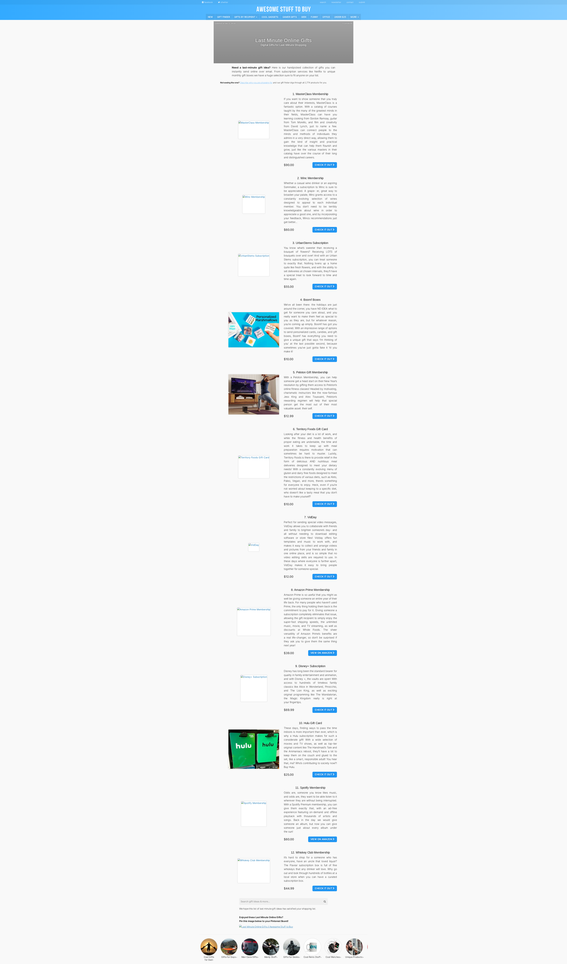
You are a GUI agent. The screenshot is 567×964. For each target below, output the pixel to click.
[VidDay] (254, 547)
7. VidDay (310, 517)
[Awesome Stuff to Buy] (283, 8)
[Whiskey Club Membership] (254, 870)
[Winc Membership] (254, 204)
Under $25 (340, 16)
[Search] (324, 901)
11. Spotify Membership (310, 787)
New (210, 16)
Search (323, 2)
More (354, 16)
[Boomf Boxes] (254, 330)
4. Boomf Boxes (310, 299)
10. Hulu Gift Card (310, 723)
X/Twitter (224, 2)
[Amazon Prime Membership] (254, 621)
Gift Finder (223, 16)
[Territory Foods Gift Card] (254, 467)
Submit (362, 2)
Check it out (324, 164)
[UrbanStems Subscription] (254, 265)
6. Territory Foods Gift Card (310, 429)
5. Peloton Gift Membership (310, 372)
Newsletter (336, 2)
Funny (314, 16)
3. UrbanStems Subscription (310, 243)
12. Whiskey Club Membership (310, 852)
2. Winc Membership (310, 178)
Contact (350, 2)
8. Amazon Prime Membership (310, 589)
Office (326, 16)
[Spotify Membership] (254, 814)
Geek (304, 16)
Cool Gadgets (270, 16)
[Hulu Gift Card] (254, 749)
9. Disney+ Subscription (310, 666)
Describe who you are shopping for (256, 82)
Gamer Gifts (290, 16)
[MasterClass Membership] (254, 129)
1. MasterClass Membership (310, 94)
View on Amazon (322, 652)
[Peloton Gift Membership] (254, 394)
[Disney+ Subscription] (254, 688)
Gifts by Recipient (245, 16)
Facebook (208, 2)
